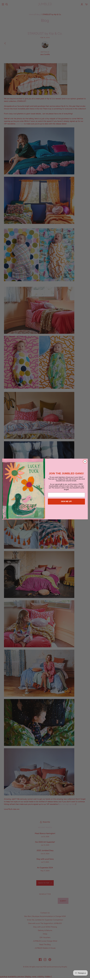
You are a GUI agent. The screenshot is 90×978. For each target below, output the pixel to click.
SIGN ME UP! (66, 502)
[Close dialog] (85, 461)
